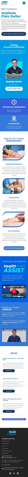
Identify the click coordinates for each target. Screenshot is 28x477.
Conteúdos (5, 448)
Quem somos (5, 441)
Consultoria (5, 453)
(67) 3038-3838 (6, 465)
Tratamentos (5, 443)
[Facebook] (10, 473)
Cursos (4, 446)
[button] (24, 3)
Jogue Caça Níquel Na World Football (12, 399)
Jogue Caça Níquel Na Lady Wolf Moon (13, 359)
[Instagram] (14, 473)
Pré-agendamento (7, 451)
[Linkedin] (17, 473)
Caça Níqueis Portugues (10, 378)
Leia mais (8, 370)
